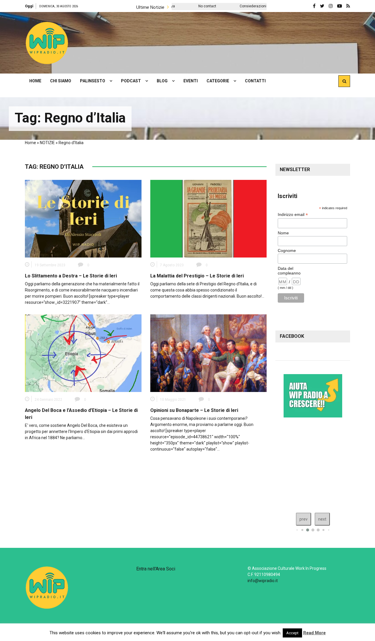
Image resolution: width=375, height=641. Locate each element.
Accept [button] (292, 633)
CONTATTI (255, 81)
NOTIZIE (47, 142)
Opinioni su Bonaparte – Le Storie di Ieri (194, 410)
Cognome (287, 250)
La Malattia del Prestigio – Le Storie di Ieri (197, 276)
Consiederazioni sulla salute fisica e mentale (248, 6)
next (322, 519)
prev (303, 519)
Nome (283, 233)
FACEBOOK (292, 336)
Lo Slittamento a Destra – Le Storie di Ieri (71, 276)
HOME (35, 81)
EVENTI (190, 81)
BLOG (162, 81)
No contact (179, 6)
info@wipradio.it (263, 580)
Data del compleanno (289, 270)
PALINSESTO (92, 81)
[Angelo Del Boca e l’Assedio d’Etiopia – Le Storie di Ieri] (83, 352)
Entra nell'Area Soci (155, 569)
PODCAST (131, 81)
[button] (47, 43)
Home (30, 142)
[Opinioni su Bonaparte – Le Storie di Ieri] (208, 352)
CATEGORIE (218, 81)
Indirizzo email (293, 214)
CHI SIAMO (60, 81)
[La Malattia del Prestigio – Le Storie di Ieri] (208, 218)
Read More (314, 632)
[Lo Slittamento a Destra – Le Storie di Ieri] (83, 218)
